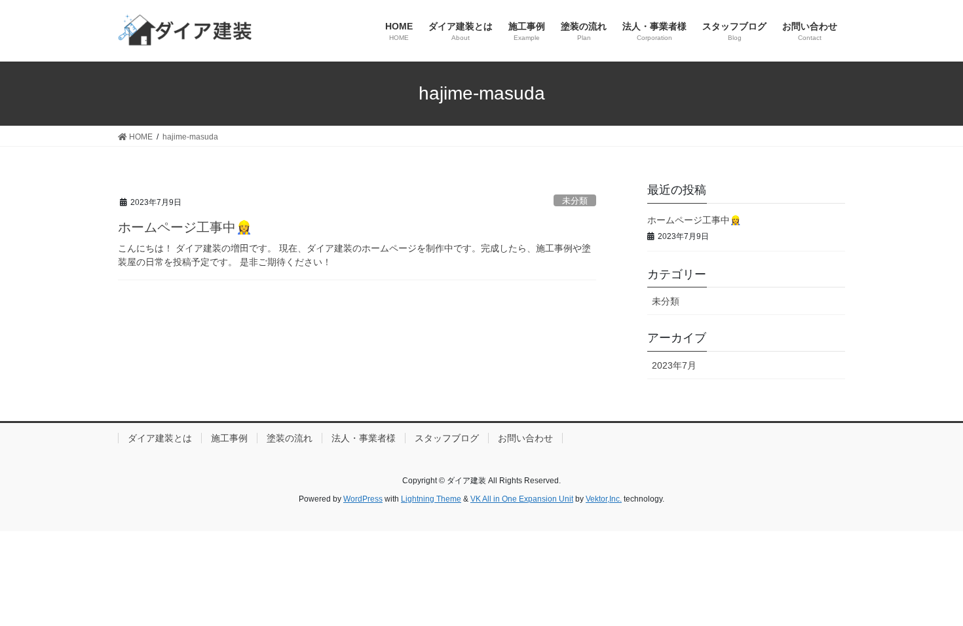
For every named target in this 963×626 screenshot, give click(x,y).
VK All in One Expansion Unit (521, 499)
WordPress (363, 499)
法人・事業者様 (363, 438)
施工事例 (229, 438)
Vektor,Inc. (604, 499)
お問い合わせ (525, 438)
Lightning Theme (431, 499)
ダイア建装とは (160, 438)
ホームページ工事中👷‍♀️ (185, 227)
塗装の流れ (289, 438)
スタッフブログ (447, 438)
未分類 (575, 201)
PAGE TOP (928, 595)
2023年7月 (674, 365)
